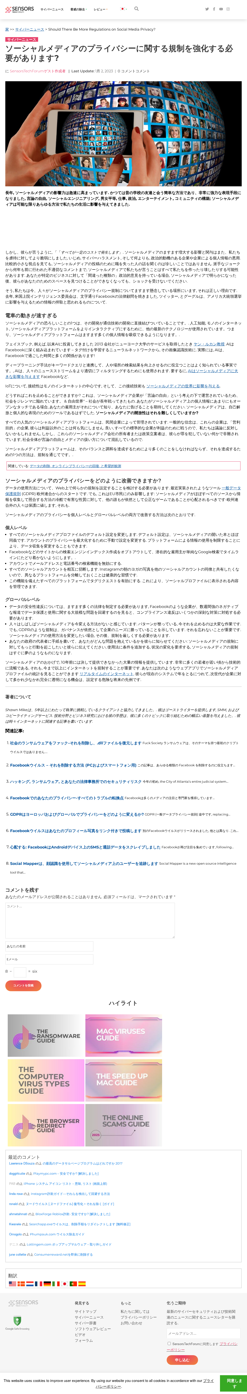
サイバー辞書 (85, 1322)
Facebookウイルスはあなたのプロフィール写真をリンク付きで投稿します (76, 830)
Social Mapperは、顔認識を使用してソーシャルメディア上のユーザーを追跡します (84, 863)
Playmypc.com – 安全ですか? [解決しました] (66, 1173)
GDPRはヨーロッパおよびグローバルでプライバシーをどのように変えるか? (77, 814)
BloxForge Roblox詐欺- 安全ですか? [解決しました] (72, 1214)
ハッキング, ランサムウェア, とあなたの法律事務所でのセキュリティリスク (76, 781)
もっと (126, 1303)
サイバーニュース (52, 9)
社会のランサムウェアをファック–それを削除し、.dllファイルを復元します (76, 743)
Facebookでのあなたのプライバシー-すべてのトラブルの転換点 (67, 798)
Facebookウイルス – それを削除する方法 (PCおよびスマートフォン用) (73, 765)
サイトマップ (85, 1311)
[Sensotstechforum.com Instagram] (228, 9)
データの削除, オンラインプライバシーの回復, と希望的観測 (75, 466)
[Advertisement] (122, 233)
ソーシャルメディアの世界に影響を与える (183, 386)
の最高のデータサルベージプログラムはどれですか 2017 (83, 1163)
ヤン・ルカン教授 (209, 344)
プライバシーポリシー (139, 1317)
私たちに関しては (135, 1311)
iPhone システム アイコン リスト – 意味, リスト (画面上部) (65, 1183)
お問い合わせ (131, 1322)
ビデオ (80, 1334)
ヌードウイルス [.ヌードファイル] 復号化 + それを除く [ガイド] (70, 1204)
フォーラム (84, 1340)
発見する (82, 1303)
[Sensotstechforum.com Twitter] (207, 9)
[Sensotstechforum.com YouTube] (221, 9)
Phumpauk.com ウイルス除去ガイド (57, 1234)
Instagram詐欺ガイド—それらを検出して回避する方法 (70, 1194)
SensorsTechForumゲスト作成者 (38, 71)
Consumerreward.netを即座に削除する (63, 1254)
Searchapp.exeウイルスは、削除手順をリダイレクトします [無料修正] (79, 1224)
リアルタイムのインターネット (107, 674)
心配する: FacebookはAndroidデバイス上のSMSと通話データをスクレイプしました (85, 847)
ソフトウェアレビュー (93, 1328)
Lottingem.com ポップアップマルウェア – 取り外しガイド (69, 1244)
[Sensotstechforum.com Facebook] (214, 9)
